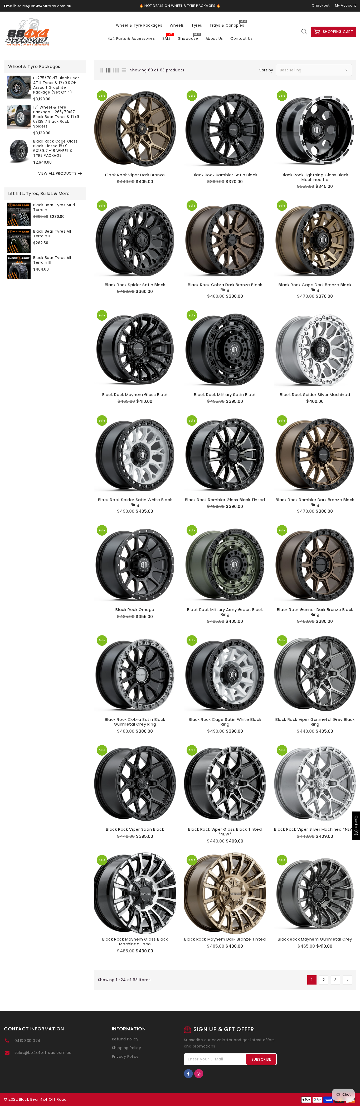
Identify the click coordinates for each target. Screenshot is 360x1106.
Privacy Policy (125, 1056)
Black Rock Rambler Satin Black (225, 175)
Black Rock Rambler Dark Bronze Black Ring (315, 502)
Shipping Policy (126, 1047)
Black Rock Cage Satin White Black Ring (225, 722)
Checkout (320, 5)
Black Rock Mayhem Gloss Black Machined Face (135, 941)
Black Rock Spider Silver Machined (315, 394)
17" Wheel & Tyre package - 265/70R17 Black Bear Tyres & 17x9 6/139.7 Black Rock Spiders (56, 117)
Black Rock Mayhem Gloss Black (135, 394)
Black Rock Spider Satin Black (135, 284)
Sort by (266, 70)
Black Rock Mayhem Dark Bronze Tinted (225, 939)
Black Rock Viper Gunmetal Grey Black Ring (315, 722)
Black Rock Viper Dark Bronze (135, 175)
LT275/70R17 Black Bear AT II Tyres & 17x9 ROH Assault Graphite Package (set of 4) (56, 85)
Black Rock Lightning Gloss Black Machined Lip (315, 177)
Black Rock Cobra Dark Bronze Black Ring (225, 287)
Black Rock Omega (134, 609)
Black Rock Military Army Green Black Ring (225, 612)
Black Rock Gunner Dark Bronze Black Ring (315, 612)
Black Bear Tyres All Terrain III (52, 260)
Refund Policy (125, 1039)
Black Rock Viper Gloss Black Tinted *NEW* (225, 831)
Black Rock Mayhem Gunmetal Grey (315, 939)
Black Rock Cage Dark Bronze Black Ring (315, 287)
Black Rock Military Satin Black (225, 394)
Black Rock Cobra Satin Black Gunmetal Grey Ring (135, 722)
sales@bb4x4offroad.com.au (43, 1052)
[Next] (347, 980)
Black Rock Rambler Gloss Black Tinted (225, 499)
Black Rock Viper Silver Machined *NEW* (315, 829)
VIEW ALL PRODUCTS (57, 173)
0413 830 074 (27, 1040)
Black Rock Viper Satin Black (135, 829)
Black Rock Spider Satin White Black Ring (135, 502)
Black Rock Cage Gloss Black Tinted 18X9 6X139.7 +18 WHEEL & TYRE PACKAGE (55, 148)
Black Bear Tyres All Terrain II (52, 233)
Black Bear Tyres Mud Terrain (54, 207)
